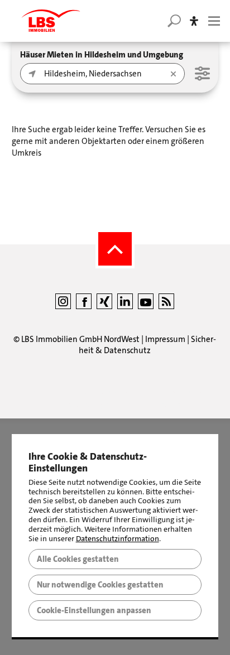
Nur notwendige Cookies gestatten (100, 584)
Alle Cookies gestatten (78, 559)
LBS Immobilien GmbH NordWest (80, 339)
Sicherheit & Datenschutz (147, 345)
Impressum (165, 339)
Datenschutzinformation (117, 538)
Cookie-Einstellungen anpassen (94, 610)
